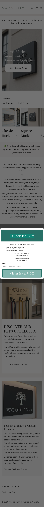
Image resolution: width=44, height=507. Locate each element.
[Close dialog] (42, 230)
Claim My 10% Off (22, 273)
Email (4, 263)
